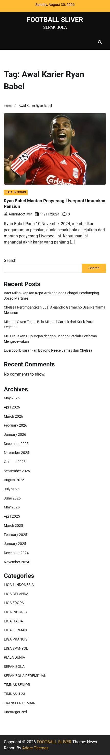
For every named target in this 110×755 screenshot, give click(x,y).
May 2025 (12, 507)
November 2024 (16, 562)
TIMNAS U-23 (14, 694)
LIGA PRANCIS (15, 639)
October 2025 (15, 462)
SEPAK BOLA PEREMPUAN (25, 676)
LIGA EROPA (14, 603)
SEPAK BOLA (14, 666)
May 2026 (12, 398)
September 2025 (17, 471)
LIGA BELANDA (16, 594)
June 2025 (12, 498)
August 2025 (14, 480)
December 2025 (16, 444)
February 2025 (15, 535)
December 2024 (16, 553)
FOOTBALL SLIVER (55, 19)
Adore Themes (35, 748)
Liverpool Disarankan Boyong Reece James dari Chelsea (48, 350)
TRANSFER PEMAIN (20, 703)
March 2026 (13, 416)
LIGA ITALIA (13, 621)
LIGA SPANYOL (16, 648)
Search (10, 260)
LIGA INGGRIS (16, 192)
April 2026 (12, 407)
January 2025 (15, 544)
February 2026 (15, 425)
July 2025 (11, 489)
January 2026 (15, 434)
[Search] (100, 42)
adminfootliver (20, 214)
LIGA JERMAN (15, 630)
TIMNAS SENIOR (17, 685)
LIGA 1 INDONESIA (19, 585)
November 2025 (16, 453)
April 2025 (12, 516)
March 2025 (13, 525)
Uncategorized (15, 712)
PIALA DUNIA (14, 657)
